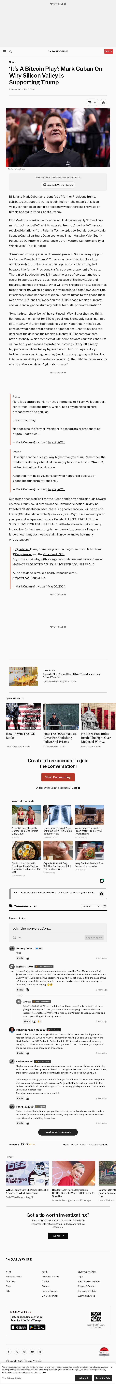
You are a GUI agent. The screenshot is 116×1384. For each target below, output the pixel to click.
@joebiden (22, 549)
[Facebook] (8, 1351)
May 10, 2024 (56, 586)
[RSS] (40, 1351)
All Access (11, 1281)
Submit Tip (58, 1236)
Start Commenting (58, 777)
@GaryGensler (22, 554)
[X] (16, 1351)
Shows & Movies (14, 1276)
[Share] (103, 102)
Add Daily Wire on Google (60, 185)
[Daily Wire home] (58, 51)
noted (42, 245)
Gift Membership (49, 1296)
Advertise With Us (50, 1276)
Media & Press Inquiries (89, 1281)
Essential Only (103, 1378)
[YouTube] (32, 1351)
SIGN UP (108, 51)
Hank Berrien (15, 89)
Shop (8, 1286)
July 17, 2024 (56, 442)
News (8, 1272)
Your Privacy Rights (87, 1272)
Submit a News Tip (86, 1296)
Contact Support (49, 1291)
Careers (45, 1286)
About (45, 1272)
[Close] (111, 1367)
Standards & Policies (87, 1291)
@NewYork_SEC (54, 554)
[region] (58, 1373)
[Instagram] (24, 1351)
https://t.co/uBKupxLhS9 (29, 578)
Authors (45, 1281)
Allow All (83, 1378)
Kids (8, 1291)
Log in (76, 787)
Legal (80, 1276)
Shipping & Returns (86, 1286)
